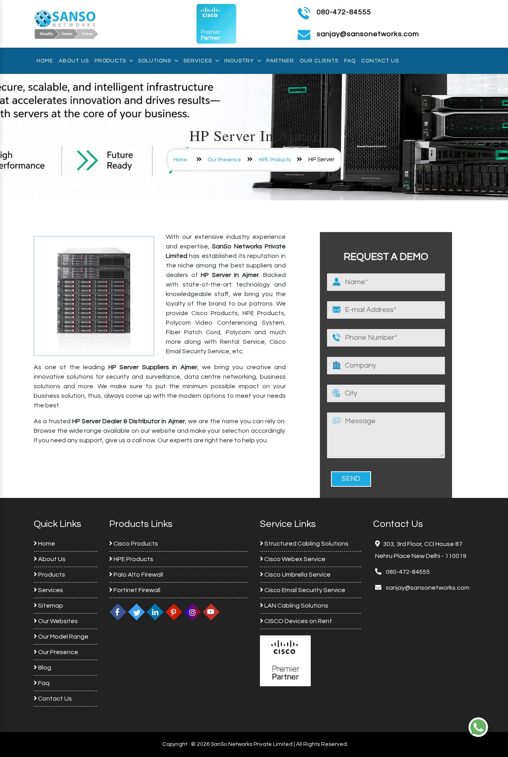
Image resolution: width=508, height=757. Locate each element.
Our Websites (57, 621)
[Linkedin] (155, 612)
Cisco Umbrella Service (297, 574)
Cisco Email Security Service (304, 590)
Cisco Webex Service (294, 559)
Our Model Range (63, 636)
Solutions (154, 61)
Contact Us (380, 61)
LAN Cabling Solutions (295, 605)
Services (197, 61)
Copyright (174, 744)
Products (110, 61)
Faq (350, 61)
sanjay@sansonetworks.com (427, 588)
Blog (44, 667)
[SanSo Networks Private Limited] (67, 23)
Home (45, 61)
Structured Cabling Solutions (305, 543)
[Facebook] (118, 612)
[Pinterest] (173, 612)
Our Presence (224, 160)
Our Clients (319, 61)
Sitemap (50, 605)
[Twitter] (136, 612)
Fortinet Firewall (136, 590)
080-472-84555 (344, 12)
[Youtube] (211, 612)
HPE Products (275, 160)
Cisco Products (135, 543)
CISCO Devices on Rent (297, 621)
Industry (239, 61)
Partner (280, 61)
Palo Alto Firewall (137, 574)
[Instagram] (192, 612)
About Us (74, 61)
